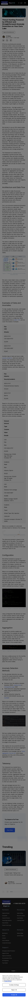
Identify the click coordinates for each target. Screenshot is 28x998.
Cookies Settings (14, 985)
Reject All (14, 990)
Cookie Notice (7, 981)
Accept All (14, 995)
